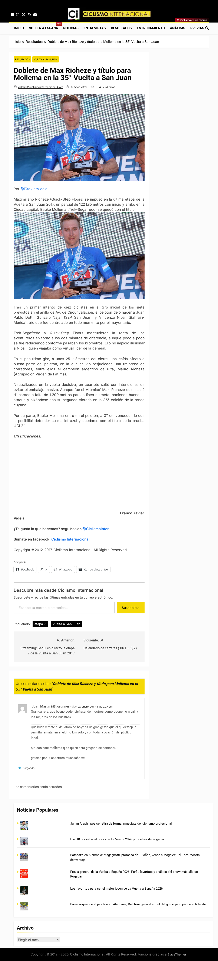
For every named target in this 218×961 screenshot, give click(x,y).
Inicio (19, 28)
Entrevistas (95, 28)
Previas (197, 28)
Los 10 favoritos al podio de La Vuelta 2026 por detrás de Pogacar (117, 839)
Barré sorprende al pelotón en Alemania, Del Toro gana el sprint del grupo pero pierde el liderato (138, 904)
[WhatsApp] (29, 14)
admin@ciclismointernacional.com (40, 87)
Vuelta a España (45, 26)
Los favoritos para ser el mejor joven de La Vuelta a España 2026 (116, 888)
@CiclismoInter (95, 529)
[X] (23, 14)
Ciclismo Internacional (70, 539)
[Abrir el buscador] (207, 28)
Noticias (71, 28)
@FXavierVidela (33, 189)
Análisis (177, 28)
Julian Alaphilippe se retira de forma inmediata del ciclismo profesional (121, 823)
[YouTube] (35, 14)
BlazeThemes (177, 954)
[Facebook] (12, 14)
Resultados (121, 28)
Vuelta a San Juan (45, 59)
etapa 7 (40, 624)
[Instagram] (17, 14)
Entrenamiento (151, 28)
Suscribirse (130, 608)
